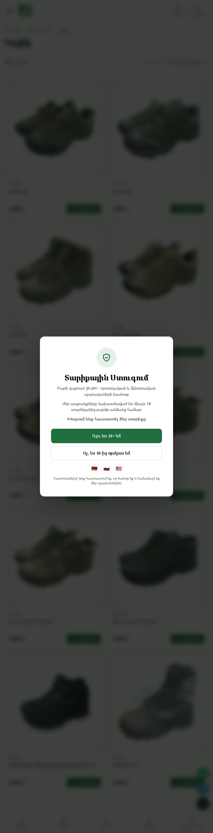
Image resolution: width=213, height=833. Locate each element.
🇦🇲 (94, 468)
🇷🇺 (106, 468)
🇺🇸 (119, 468)
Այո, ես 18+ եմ (106, 435)
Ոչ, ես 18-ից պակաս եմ (106, 453)
